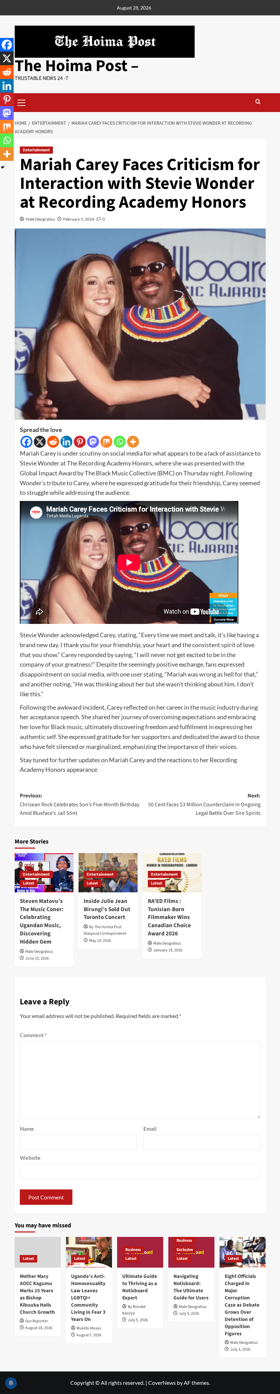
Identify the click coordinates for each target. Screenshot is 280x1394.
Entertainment (36, 150)
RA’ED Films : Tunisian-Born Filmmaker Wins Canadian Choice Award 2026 (169, 917)
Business (133, 1250)
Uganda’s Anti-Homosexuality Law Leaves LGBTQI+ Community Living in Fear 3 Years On (88, 1298)
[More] (133, 442)
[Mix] (106, 442)
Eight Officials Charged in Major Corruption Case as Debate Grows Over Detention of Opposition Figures (242, 1305)
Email (149, 1128)
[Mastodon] (93, 442)
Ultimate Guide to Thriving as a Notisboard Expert (139, 1287)
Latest (28, 883)
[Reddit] (53, 442)
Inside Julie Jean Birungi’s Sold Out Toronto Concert (107, 909)
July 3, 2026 (240, 1349)
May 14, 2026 (100, 941)
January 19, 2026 (167, 950)
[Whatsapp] (120, 442)
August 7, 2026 (88, 1335)
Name (27, 1128)
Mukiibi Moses (88, 1328)
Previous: (79, 804)
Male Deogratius (40, 219)
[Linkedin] (66, 442)
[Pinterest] (80, 442)
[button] (21, 101)
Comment (33, 1035)
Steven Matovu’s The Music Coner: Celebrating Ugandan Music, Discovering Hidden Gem (42, 921)
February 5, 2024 (78, 219)
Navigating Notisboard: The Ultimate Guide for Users (191, 1287)
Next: (204, 804)
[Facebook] (26, 442)
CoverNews (162, 1382)
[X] (40, 442)
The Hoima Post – (77, 66)
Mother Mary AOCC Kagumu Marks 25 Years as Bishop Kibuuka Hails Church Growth (37, 1294)
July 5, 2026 (138, 1320)
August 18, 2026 (38, 1328)
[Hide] (2, 167)
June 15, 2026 (37, 958)
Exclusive (185, 1250)
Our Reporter (36, 1321)
